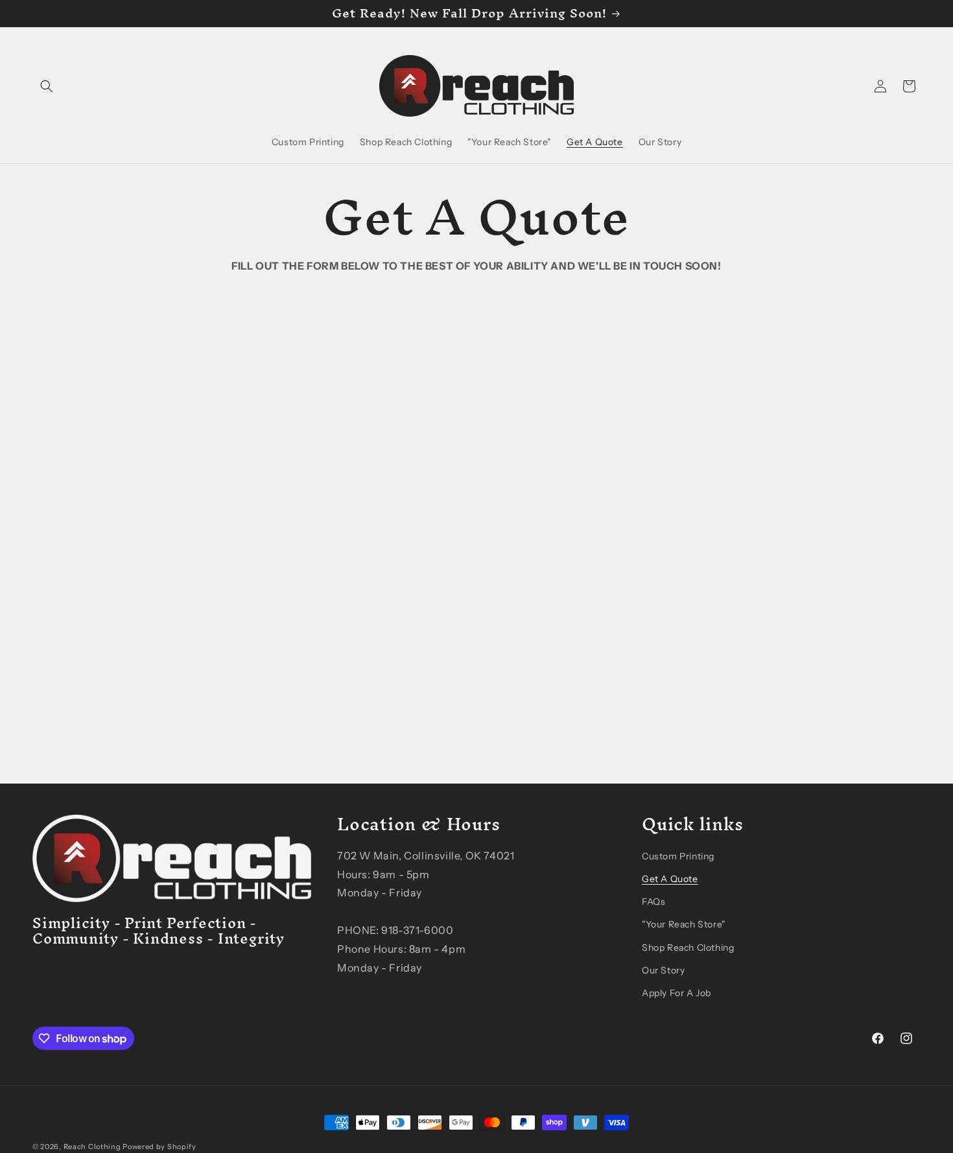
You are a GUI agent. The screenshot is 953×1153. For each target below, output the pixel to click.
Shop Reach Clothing (688, 947)
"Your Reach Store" (683, 924)
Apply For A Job (676, 993)
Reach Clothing (92, 1146)
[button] (46, 86)
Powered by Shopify (159, 1146)
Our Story (663, 970)
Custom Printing (678, 856)
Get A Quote (670, 879)
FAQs (653, 901)
